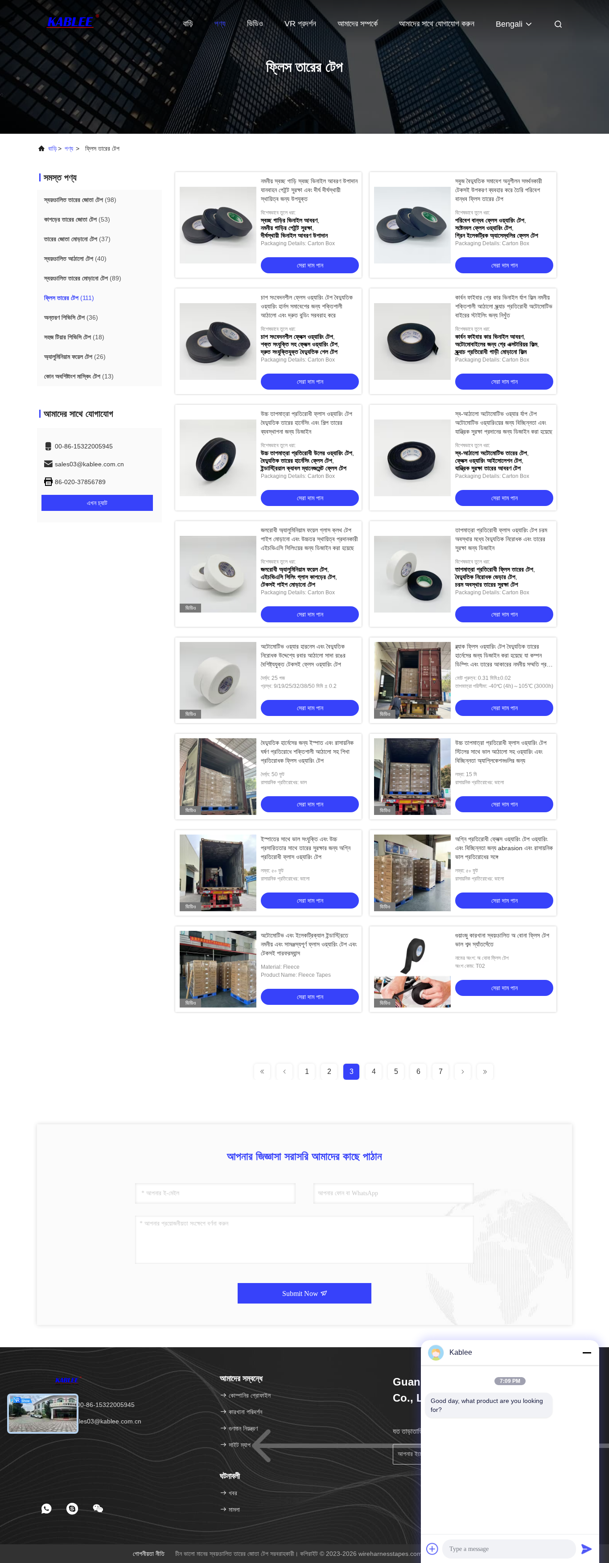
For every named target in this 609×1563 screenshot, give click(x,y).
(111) (69, 297)
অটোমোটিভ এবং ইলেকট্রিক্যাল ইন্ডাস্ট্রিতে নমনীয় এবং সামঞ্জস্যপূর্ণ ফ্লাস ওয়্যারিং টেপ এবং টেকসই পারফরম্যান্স (309, 944)
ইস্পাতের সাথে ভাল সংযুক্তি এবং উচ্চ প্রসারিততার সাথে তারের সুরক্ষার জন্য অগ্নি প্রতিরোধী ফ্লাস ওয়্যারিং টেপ (305, 847)
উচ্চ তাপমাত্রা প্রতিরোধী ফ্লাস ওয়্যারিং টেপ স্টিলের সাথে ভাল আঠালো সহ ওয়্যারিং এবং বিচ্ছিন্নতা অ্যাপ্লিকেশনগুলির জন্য (501, 751)
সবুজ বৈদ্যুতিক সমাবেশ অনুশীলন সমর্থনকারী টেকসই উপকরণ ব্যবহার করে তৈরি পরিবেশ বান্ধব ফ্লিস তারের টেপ (498, 189)
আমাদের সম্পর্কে (357, 23)
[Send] (587, 1549)
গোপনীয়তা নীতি (149, 1553)
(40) (75, 258)
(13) (79, 376)
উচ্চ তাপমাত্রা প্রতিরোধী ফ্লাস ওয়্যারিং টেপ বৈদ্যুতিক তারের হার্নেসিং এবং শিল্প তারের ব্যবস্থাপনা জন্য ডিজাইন (306, 422)
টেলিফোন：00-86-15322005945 (92, 1404)
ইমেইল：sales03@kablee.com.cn (95, 1421)
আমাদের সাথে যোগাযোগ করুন (436, 23)
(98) (80, 199)
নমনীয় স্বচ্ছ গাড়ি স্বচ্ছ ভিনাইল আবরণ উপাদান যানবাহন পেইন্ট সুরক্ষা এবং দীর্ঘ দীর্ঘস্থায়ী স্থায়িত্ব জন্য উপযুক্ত (309, 189)
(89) (82, 278)
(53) (77, 219)
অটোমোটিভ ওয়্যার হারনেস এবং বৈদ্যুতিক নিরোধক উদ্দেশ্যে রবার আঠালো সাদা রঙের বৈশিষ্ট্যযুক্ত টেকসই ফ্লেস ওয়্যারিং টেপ (303, 655)
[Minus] (586, 1352)
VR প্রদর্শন (300, 23)
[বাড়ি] (73, 22)
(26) (75, 356)
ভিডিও (255, 23)
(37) (77, 239)
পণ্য (220, 23)
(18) (74, 337)
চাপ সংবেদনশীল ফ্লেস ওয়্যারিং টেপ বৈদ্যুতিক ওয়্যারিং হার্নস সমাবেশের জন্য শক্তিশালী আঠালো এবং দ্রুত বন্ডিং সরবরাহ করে (307, 306)
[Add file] (432, 1549)
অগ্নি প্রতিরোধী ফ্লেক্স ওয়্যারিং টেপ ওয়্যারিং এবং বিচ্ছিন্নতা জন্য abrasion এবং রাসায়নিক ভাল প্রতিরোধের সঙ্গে (504, 847)
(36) (71, 317)
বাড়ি (188, 23)
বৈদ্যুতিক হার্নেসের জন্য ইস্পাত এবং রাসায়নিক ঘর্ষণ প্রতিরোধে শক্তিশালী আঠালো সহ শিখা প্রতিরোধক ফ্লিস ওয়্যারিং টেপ (307, 751)
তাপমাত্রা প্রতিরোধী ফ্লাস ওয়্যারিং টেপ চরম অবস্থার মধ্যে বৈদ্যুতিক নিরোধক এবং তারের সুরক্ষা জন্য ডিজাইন (501, 538)
